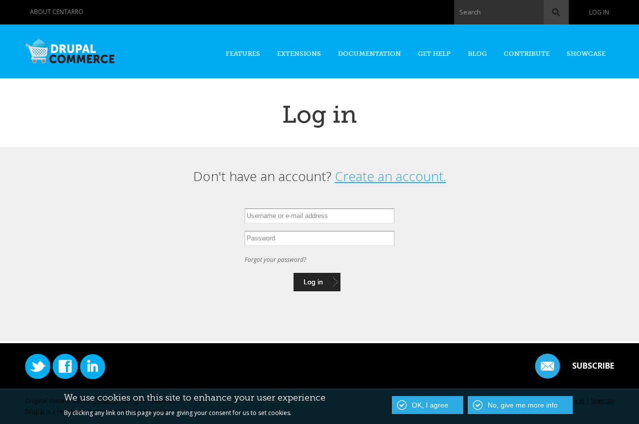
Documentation (369, 53)
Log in (599, 12)
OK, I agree (430, 405)
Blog (477, 53)
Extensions (299, 53)
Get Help (434, 53)
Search (470, 11)
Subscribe (593, 365)
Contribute (527, 53)
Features (243, 53)
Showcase (586, 53)
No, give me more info (523, 405)
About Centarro (56, 11)
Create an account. (390, 176)
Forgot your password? (275, 259)
